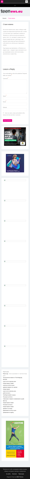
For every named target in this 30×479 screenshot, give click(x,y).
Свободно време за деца (9, 395)
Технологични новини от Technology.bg (12, 377)
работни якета (6, 393)
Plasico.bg (5, 373)
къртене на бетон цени (8, 385)
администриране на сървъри (10, 387)
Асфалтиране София (8, 383)
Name (4, 96)
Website (5, 107)
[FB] (15, 5)
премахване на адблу (8, 412)
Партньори (21, 474)
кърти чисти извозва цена (9, 391)
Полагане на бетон (7, 397)
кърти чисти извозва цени (9, 381)
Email (4, 101)
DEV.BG (5, 379)
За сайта (8, 474)
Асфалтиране (6, 389)
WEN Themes (20, 477)
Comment (5, 78)
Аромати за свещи (7, 408)
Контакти (14, 474)
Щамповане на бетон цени (9, 410)
